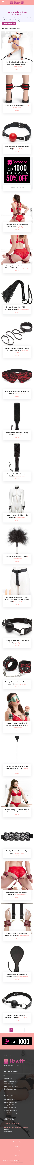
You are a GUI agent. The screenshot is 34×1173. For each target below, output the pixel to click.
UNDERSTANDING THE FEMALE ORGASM (15, 1127)
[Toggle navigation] (31, 2)
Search (17, 1155)
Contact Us (17, 1146)
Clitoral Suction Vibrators (10, 1089)
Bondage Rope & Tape (9, 1105)
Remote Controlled (8, 1099)
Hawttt (16, 1160)
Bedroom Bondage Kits (10, 1102)
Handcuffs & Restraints (10, 1110)
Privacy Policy (17, 1142)
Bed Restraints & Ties (9, 1107)
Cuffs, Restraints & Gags (10, 1113)
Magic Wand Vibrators (9, 1081)
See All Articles (7, 1132)
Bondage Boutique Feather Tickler (16, 556)
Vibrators (6, 1076)
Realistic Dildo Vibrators (10, 1086)
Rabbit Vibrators (8, 1084)
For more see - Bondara (17, 188)
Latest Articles (17, 1151)
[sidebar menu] (3, 2)
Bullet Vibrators (8, 1078)
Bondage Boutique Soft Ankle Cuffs (16, 105)
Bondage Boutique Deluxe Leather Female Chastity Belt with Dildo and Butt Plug (17, 600)
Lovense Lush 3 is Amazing (11, 1123)
